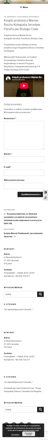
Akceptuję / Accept (29, 434)
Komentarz (10, 118)
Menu (25, 7)
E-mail (7, 167)
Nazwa (8, 154)
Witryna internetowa (14, 180)
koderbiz (34, 17)
